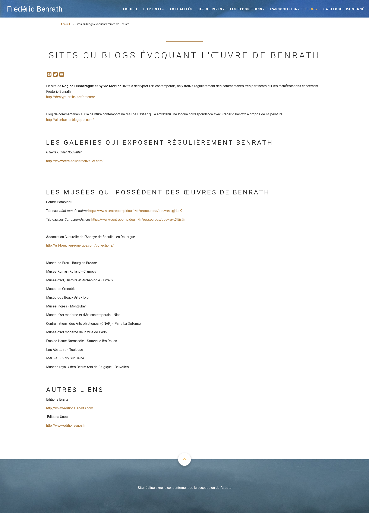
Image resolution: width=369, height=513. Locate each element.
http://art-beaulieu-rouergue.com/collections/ (80, 245)
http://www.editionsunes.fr (66, 425)
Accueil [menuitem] (130, 9)
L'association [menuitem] (284, 9)
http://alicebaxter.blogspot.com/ (70, 120)
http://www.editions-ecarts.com (69, 408)
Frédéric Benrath (34, 9)
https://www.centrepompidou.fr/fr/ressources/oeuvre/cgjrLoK (135, 211)
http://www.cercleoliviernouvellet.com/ (75, 161)
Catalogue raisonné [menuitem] (343, 9)
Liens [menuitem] (310, 9)
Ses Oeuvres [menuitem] (210, 9)
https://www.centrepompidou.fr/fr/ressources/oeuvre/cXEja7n (138, 220)
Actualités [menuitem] (181, 9)
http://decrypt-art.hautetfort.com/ (70, 97)
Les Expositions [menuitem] (246, 9)
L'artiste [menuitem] (152, 9)
